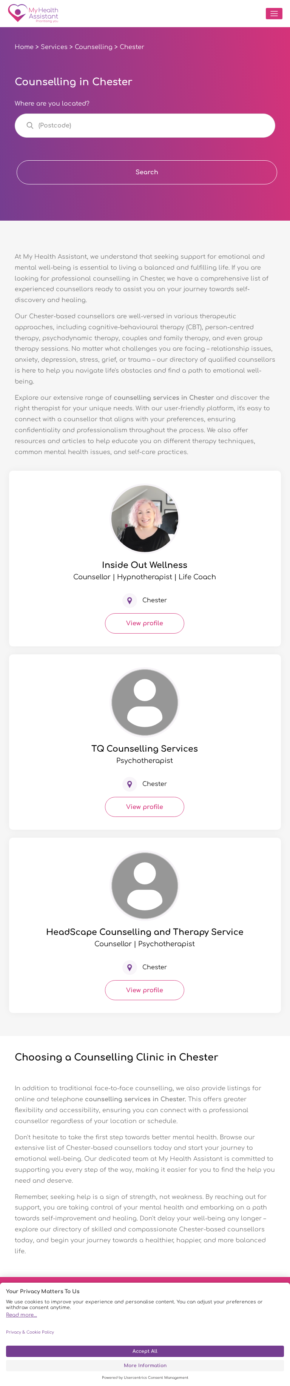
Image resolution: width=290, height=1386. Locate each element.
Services (54, 47)
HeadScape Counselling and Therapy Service (145, 932)
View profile (144, 623)
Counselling (94, 47)
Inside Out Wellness (144, 565)
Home (24, 47)
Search (147, 172)
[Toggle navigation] (274, 13)
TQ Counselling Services (144, 749)
